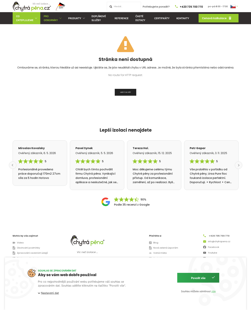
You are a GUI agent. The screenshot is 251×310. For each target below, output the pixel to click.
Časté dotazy (140, 18)
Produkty (74, 18)
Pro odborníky (51, 18)
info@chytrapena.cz (219, 241)
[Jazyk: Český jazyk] (234, 6)
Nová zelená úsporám (165, 247)
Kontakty (182, 18)
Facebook (213, 247)
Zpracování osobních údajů (32, 253)
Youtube (212, 252)
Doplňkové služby (99, 18)
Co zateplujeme (24, 18)
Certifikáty (162, 18)
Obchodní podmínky (28, 247)
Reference (122, 18)
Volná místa (160, 253)
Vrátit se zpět (125, 92)
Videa (20, 242)
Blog (155, 242)
